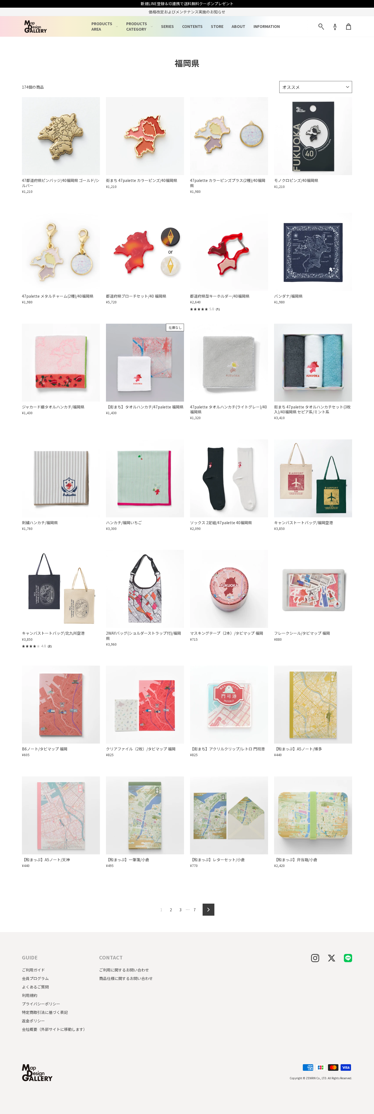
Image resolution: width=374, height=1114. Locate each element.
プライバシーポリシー (41, 1003)
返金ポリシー (33, 1020)
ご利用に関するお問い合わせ (124, 970)
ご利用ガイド (33, 970)
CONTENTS (192, 26)
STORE (217, 26)
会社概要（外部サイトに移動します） (54, 1029)
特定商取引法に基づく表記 (45, 1012)
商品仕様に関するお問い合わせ (126, 978)
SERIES (167, 26)
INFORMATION (267, 26)
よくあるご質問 (35, 987)
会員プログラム (35, 978)
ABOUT (238, 26)
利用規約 (29, 995)
